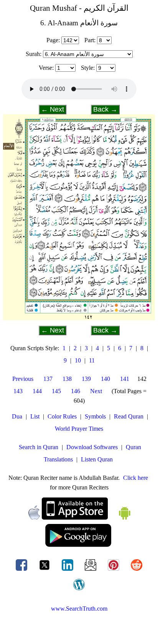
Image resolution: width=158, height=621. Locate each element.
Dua (17, 416)
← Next (52, 109)
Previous (22, 379)
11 (92, 360)
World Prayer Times (79, 428)
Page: (53, 40)
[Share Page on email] (91, 570)
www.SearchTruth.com (79, 608)
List (35, 416)
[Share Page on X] (45, 570)
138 (67, 379)
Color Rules (62, 416)
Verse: (46, 67)
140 (105, 379)
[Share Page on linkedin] (68, 570)
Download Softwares (92, 447)
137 (48, 379)
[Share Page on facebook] (22, 570)
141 (124, 379)
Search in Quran (38, 447)
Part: (89, 40)
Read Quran (128, 416)
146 (75, 391)
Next (96, 391)
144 (37, 391)
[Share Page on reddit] (136, 570)
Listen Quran (97, 459)
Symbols (95, 416)
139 (86, 379)
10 (78, 360)
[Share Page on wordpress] (79, 590)
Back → (105, 109)
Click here (135, 477)
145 (56, 391)
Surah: (33, 54)
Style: (88, 67)
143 (18, 391)
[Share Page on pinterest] (114, 570)
